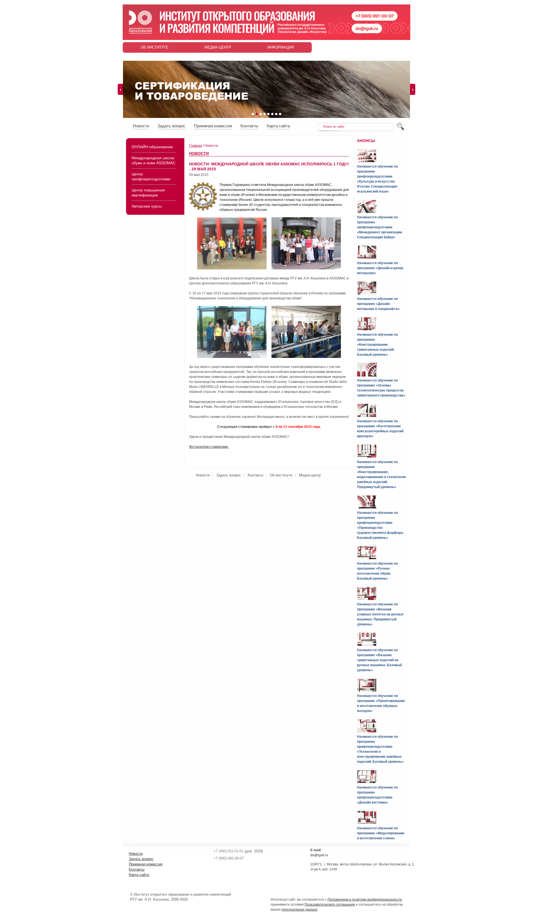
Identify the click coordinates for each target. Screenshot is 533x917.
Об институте (155, 47)
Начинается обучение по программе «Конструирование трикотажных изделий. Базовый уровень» (377, 345)
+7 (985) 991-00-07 (228, 858)
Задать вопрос (171, 125)
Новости (141, 125)
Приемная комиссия (213, 125)
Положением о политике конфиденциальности (365, 899)
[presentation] (120, 89)
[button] (253, 114)
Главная (195, 146)
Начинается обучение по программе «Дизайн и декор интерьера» (380, 268)
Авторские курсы (147, 206)
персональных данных (299, 909)
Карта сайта (278, 125)
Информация (280, 47)
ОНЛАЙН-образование (152, 147)
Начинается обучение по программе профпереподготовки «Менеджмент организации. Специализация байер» (380, 227)
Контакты (249, 125)
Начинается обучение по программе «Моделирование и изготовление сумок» (380, 833)
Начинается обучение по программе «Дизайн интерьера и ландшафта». (378, 304)
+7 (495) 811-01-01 (228, 851)
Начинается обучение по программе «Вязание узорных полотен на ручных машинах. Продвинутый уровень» (380, 614)
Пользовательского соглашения (330, 904)
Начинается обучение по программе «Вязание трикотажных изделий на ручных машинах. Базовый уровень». (379, 660)
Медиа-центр (218, 47)
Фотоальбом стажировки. (209, 447)
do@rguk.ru (319, 855)
